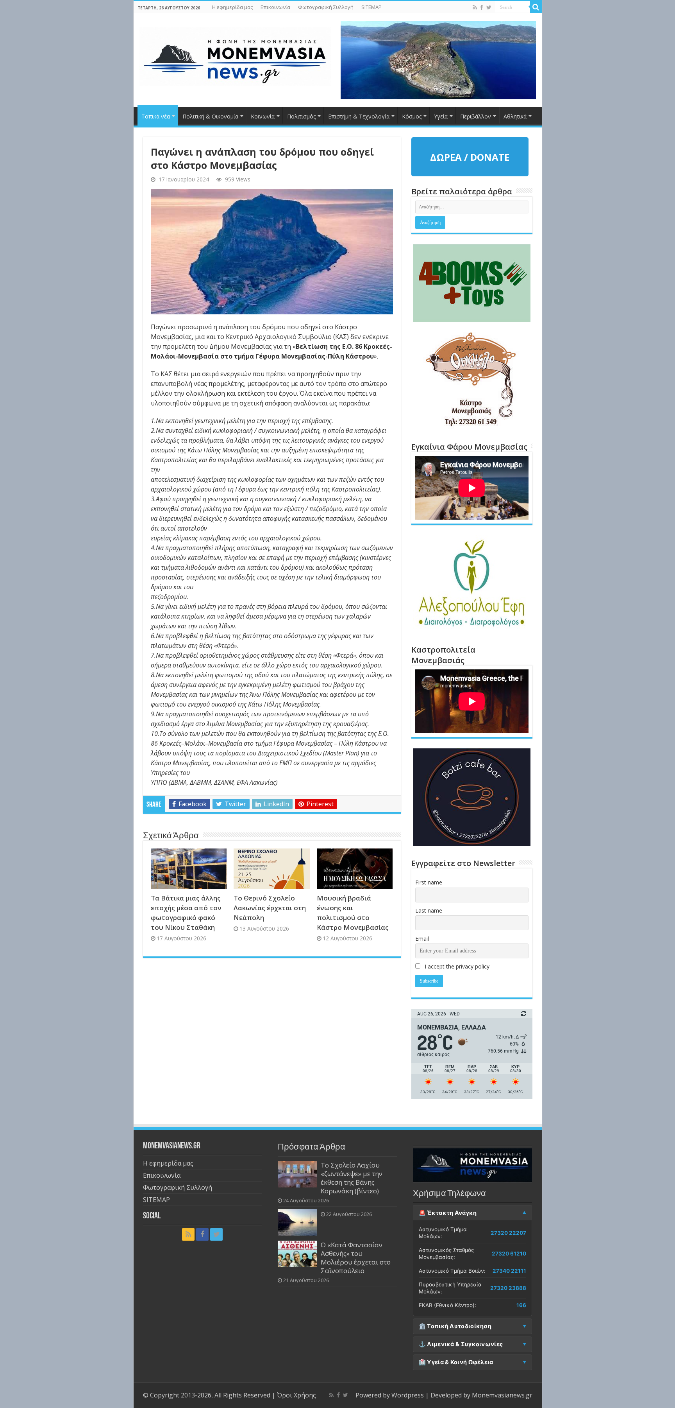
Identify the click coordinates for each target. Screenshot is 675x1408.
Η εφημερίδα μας (232, 7)
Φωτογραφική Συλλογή (326, 7)
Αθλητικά (515, 116)
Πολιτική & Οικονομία (210, 116)
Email (422, 938)
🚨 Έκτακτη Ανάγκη (448, 1212)
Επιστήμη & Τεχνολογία (358, 116)
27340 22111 (509, 1271)
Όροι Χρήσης (296, 1395)
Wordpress (407, 1395)
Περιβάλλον (475, 116)
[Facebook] (481, 7)
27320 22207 (508, 1233)
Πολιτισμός (301, 116)
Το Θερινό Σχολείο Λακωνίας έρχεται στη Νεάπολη (270, 907)
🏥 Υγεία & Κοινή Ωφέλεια (456, 1362)
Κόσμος (411, 116)
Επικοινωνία (275, 7)
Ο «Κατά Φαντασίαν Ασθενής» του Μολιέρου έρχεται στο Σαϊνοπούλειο (356, 1257)
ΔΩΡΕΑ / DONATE (469, 157)
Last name (428, 910)
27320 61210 (509, 1253)
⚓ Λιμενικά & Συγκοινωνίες (461, 1344)
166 (521, 1305)
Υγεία (441, 116)
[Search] (536, 7)
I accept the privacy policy (456, 966)
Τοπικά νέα (155, 116)
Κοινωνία (263, 116)
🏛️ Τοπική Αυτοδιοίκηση (455, 1326)
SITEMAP (371, 7)
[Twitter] (489, 7)
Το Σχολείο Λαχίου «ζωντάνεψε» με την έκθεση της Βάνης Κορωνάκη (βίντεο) (351, 1177)
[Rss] (475, 7)
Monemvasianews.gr (502, 1395)
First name (428, 882)
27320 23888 (508, 1288)
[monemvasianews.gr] (235, 54)
